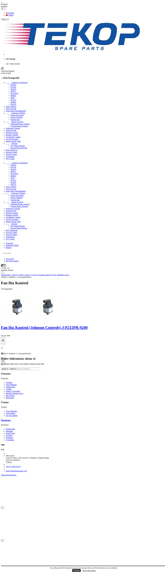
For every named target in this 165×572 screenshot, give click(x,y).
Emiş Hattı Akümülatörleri (16, 111)
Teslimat (9, 382)
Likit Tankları (11, 106)
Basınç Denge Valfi (13, 141)
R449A (13, 102)
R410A (13, 89)
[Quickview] (3, 340)
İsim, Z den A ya (26, 275)
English (11, 13)
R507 (13, 98)
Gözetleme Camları (13, 137)
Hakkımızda (10, 387)
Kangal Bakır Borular (19, 148)
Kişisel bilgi (10, 429)
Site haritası (10, 396)
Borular (11, 143)
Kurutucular (15, 120)
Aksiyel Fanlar (11, 154)
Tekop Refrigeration (8, 475)
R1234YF (14, 93)
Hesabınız (6, 420)
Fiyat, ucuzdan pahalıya (42, 275)
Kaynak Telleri (11, 152)
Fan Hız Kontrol (12, 139)
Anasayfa (9, 243)
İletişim (8, 248)
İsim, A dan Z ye (13, 275)
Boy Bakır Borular (18, 146)
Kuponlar (9, 438)
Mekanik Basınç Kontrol (20, 124)
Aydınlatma (10, 157)
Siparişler (9, 431)
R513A (13, 100)
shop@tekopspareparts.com (16, 471)
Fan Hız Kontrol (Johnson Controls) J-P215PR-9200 (44, 327)
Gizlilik (8, 389)
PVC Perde (10, 159)
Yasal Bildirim (11, 385)
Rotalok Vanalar (12, 135)
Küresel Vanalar (12, 133)
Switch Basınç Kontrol (19, 126)
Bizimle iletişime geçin (14, 393)
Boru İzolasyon (12, 150)
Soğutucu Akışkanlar (17, 83)
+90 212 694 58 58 (13, 467)
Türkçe (11, 15)
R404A (13, 85)
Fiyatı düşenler (11, 411)
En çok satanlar (12, 416)
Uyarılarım (10, 440)
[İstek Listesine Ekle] (82, 348)
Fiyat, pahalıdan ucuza (60, 275)
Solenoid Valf (11, 130)
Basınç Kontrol (14, 122)
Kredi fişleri (10, 433)
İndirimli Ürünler (12, 245)
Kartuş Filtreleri (17, 117)
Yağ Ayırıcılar (11, 109)
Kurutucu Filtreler (15, 113)
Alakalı (4, 275)
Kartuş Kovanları (17, 115)
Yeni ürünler (10, 413)
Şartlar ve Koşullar (13, 391)
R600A (13, 96)
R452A (13, 104)
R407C (13, 91)
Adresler (9, 435)
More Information (89, 571)
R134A (13, 87)
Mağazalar (10, 398)
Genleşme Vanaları (13, 128)
